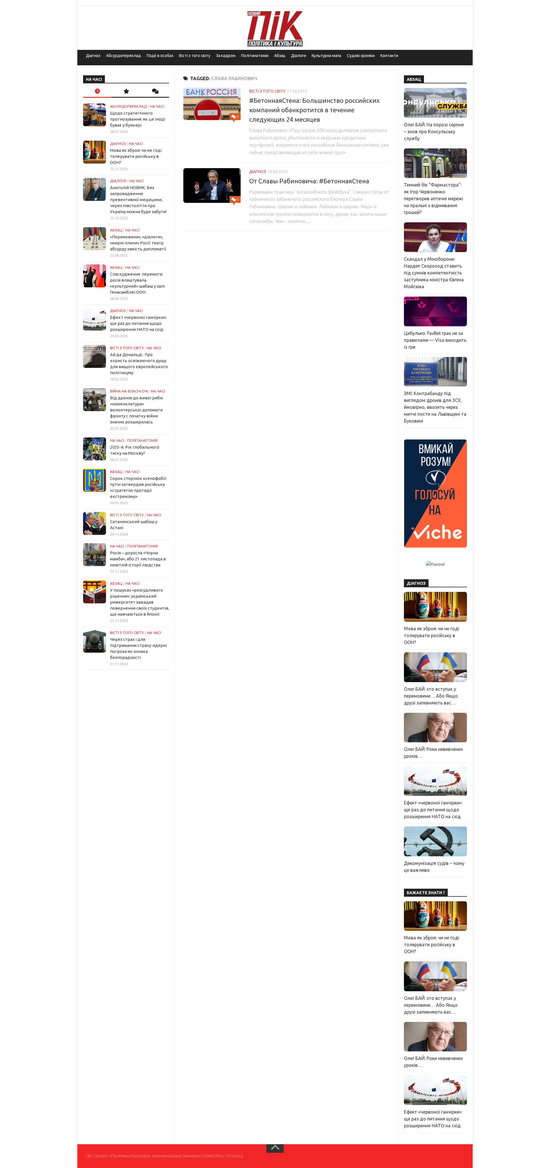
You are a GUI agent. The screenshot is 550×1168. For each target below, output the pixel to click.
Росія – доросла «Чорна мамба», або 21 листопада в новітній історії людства (138, 558)
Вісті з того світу (194, 55)
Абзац (279, 55)
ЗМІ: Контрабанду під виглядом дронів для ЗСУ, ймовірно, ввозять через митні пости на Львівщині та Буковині (435, 407)
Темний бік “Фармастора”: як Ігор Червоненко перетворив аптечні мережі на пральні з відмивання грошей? (433, 198)
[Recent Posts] (97, 91)
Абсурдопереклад (123, 55)
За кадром (225, 55)
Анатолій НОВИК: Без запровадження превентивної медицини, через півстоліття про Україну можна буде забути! (138, 199)
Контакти (389, 55)
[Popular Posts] (126, 91)
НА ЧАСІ (157, 106)
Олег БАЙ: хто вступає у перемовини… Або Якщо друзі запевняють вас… (431, 695)
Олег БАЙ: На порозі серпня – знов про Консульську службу (434, 131)
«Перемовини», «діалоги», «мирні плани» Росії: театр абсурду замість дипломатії (138, 242)
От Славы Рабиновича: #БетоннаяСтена (309, 180)
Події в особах (160, 55)
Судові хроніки (361, 55)
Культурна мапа (326, 55)
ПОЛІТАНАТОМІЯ (142, 440)
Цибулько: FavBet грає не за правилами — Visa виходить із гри (435, 340)
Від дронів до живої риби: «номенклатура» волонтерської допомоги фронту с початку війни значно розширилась (136, 409)
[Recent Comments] (154, 91)
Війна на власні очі (129, 391)
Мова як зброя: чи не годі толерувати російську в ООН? (136, 156)
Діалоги (298, 55)
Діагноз (93, 55)
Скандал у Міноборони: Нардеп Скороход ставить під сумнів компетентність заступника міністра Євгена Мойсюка (434, 272)
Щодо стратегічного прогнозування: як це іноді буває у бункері (137, 119)
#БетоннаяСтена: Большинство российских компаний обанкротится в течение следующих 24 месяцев (314, 110)
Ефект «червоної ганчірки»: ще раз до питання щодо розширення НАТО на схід (138, 323)
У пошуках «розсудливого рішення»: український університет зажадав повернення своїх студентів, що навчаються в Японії (139, 602)
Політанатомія (254, 55)
